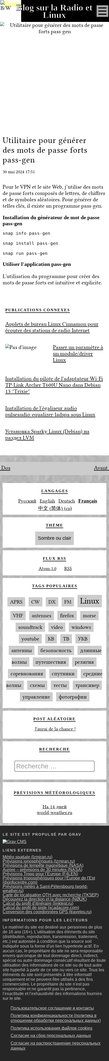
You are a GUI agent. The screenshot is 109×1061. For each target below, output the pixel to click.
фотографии (73, 697)
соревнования (27, 674)
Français (87, 501)
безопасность (55, 650)
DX (52, 602)
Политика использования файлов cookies (51, 1028)
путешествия (50, 662)
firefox (67, 616)
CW (35, 602)
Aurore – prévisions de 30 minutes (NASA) (42, 869)
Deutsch (66, 501)
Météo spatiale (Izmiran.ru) (27, 857)
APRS (16, 602)
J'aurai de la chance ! (55, 729)
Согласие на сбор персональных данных (51, 1035)
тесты (60, 685)
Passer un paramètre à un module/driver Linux (78, 353)
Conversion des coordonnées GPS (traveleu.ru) (47, 912)
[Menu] (102, 11)
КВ (51, 639)
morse (89, 616)
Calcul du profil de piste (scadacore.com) (41, 907)
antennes (41, 616)
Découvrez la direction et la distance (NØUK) (45, 899)
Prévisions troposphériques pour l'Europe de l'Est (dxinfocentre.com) (49, 880)
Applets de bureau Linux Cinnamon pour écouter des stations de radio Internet (51, 327)
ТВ (66, 639)
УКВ (83, 639)
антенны (21, 650)
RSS (68, 568)
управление (36, 697)
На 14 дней (55, 807)
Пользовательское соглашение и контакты (52, 1008)
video (57, 627)
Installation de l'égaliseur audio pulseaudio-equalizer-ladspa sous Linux (50, 411)
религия (84, 662)
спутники (63, 674)
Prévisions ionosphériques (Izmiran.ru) (39, 861)
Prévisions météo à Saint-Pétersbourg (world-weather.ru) (45, 888)
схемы (37, 685)
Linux (89, 601)
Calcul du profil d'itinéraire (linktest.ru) (38, 903)
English (47, 501)
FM (67, 602)
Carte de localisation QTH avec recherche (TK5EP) (51, 895)
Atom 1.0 (47, 568)
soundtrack (30, 627)
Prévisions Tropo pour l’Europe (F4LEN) (40, 874)
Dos (5, 468)
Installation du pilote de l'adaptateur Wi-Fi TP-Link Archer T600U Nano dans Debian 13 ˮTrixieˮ (54, 384)
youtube (30, 639)
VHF (18, 616)
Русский (27, 501)
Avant (101, 468)
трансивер (87, 685)
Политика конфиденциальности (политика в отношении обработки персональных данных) (56, 1018)
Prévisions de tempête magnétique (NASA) (43, 865)
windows (81, 627)
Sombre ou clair (54, 538)
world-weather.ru (54, 812)
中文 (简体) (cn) (55, 508)
